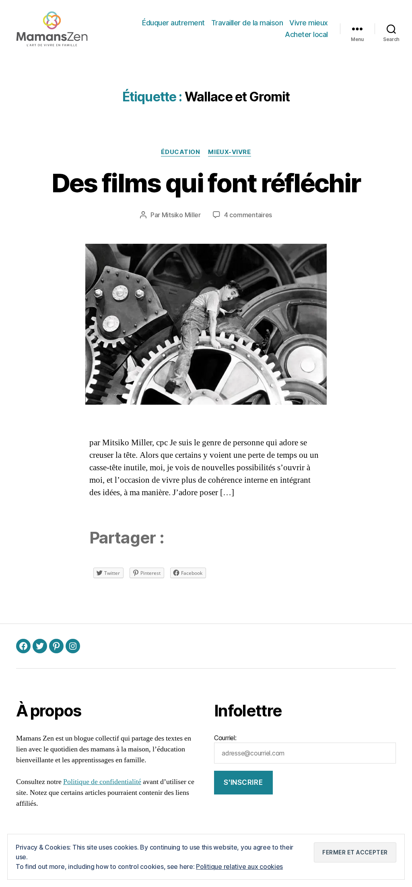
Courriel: (225, 738)
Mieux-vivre (229, 152)
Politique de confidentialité (102, 781)
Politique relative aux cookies (239, 866)
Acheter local (306, 34)
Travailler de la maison (247, 23)
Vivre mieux (308, 23)
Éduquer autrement (173, 23)
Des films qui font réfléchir (206, 182)
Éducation (180, 152)
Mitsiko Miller (181, 215)
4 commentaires (248, 215)
